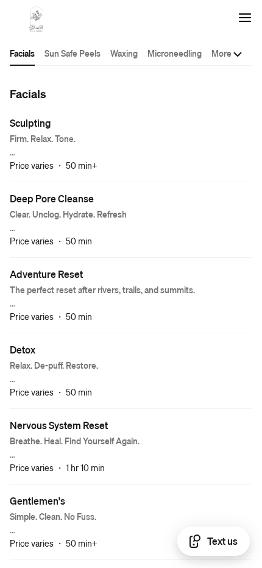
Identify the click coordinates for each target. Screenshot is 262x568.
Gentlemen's (37, 500)
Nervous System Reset (59, 425)
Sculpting (30, 122)
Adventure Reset (46, 274)
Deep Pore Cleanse (52, 198)
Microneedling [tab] (174, 53)
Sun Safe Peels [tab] (72, 53)
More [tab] (221, 53)
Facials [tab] (22, 53)
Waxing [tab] (124, 53)
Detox (22, 349)
